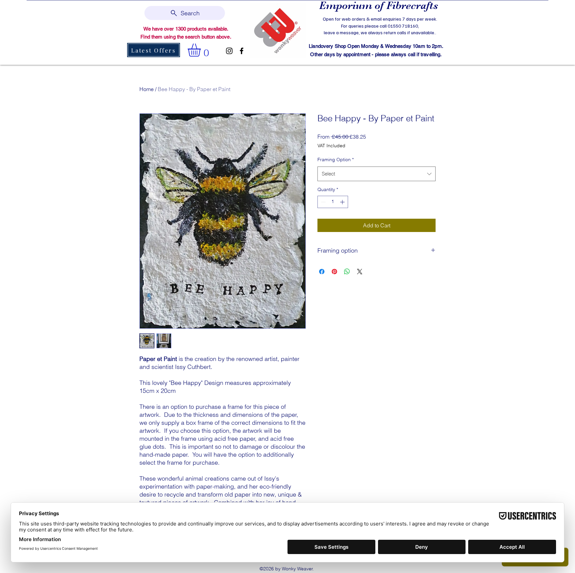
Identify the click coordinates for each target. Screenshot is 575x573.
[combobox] (376, 174)
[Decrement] (322, 202)
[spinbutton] (333, 202)
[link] (202, 50)
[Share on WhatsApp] (347, 272)
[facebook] (241, 51)
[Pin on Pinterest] (334, 272)
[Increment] (343, 202)
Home (146, 89)
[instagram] (229, 51)
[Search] (444, 32)
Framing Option (335, 160)
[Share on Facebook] (322, 272)
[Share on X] (360, 272)
